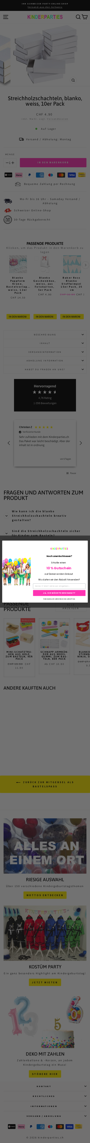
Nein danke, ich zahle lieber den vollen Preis (59, 598)
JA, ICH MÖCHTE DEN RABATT (59, 593)
